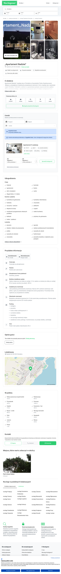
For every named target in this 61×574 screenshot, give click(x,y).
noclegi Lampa (50, 513)
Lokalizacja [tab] (21, 486)
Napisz (14, 443)
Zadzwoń (31, 443)
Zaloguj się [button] (55, 3)
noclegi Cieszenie (8, 513)
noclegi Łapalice (22, 499)
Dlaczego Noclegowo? (47, 552)
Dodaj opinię (9, 342)
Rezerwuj (48, 443)
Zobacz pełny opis (10, 91)
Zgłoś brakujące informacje (13, 167)
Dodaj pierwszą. (30, 338)
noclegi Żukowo (36, 491)
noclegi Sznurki (36, 513)
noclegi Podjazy (7, 491)
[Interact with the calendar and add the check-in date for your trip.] (6, 122)
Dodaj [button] (47, 3)
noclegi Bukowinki (37, 496)
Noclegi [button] (21, 3)
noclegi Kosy (49, 510)
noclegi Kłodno (21, 496)
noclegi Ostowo (7, 504)
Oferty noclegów (6, 550)
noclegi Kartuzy (21, 504)
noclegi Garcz (7, 499)
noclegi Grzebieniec (8, 510)
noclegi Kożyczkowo (37, 499)
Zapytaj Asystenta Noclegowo (31, 106)
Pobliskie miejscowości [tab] (10, 486)
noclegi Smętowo (36, 510)
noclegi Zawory (7, 496)
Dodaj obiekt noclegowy (27, 550)
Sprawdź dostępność (47, 161)
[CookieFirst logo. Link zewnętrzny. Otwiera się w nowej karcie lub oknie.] (1, 559)
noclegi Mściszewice (52, 491)
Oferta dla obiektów (26, 552)
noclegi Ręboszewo (51, 496)
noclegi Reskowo (22, 510)
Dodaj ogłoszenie (6, 552)
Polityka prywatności (55, 557)
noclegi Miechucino (37, 504)
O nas (43, 550)
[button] (26, 154)
